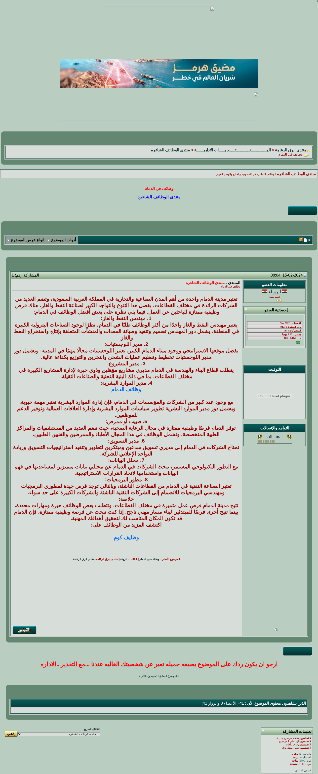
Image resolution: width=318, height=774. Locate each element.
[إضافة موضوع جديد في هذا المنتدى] (305, 240)
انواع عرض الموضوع (27, 240)
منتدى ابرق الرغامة (290, 150)
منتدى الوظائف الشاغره (170, 150)
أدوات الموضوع (63, 240)
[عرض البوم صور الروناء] (276, 630)
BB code (304, 754)
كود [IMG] (305, 760)
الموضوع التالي (149, 676)
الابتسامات (305, 757)
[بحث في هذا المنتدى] (309, 240)
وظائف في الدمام (149, 559)
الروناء (274, 291)
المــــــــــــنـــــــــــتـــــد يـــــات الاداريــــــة (232, 150)
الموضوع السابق (168, 676)
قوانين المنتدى (303, 770)
